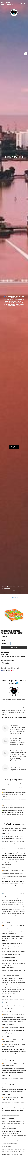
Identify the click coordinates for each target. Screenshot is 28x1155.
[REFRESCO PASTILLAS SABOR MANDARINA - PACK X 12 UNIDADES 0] (14, 615)
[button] (6, 663)
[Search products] (26, 54)
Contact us (10, 4)
